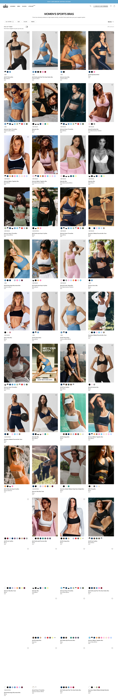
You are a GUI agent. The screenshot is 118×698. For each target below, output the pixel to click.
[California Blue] (33, 72)
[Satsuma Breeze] (38, 228)
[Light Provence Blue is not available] (101, 228)
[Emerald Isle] (69, 486)
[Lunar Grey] (27, 538)
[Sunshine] (80, 434)
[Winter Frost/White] (24, 124)
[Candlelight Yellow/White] (22, 176)
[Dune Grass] (97, 687)
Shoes (24, 6)
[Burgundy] (22, 280)
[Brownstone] (19, 538)
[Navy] (36, 72)
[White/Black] (12, 124)
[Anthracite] (78, 434)
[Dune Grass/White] (17, 124)
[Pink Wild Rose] (10, 332)
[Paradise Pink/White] (15, 176)
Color (25, 21)
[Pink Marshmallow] (43, 486)
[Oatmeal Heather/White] (33, 687)
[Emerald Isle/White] (45, 124)
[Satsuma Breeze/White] (10, 176)
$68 (33, 132)
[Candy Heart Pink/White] (24, 176)
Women (12, 6)
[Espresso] (40, 72)
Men (18, 6)
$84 (89, 236)
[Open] (113, 22)
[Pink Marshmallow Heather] (89, 124)
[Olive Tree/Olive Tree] (71, 384)
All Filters (9, 21)
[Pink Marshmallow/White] (43, 124)
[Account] (94, 6)
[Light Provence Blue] (19, 280)
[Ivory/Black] (38, 124)
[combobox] (106, 22)
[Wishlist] (111, 6)
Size (19, 21)
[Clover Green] (45, 538)
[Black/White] (5, 72)
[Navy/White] (8, 72)
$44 (5, 340)
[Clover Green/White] (69, 384)
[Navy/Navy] (61, 384)
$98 (89, 77)
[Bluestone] (48, 486)
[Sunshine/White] (48, 124)
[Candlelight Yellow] (99, 486)
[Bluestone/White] (73, 384)
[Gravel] (71, 434)
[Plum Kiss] (15, 538)
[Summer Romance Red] (45, 72)
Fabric (33, 21)
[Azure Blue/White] (15, 124)
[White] (92, 228)
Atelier (31, 6)
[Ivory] (8, 332)
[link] (101, 6)
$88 (5, 132)
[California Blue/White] (10, 72)
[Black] (38, 72)
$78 (5, 80)
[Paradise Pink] (43, 72)
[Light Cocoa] (104, 228)
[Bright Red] (76, 280)
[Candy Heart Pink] (97, 228)
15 (83, 434)
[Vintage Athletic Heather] (94, 124)
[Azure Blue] (99, 228)
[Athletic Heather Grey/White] (36, 687)
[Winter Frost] (15, 280)
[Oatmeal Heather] (78, 280)
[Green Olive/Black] (27, 124)
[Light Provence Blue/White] (27, 176)
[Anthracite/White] (19, 124)
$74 (61, 492)
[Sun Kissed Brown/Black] (12, 176)
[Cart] (114, 6)
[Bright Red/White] (22, 124)
